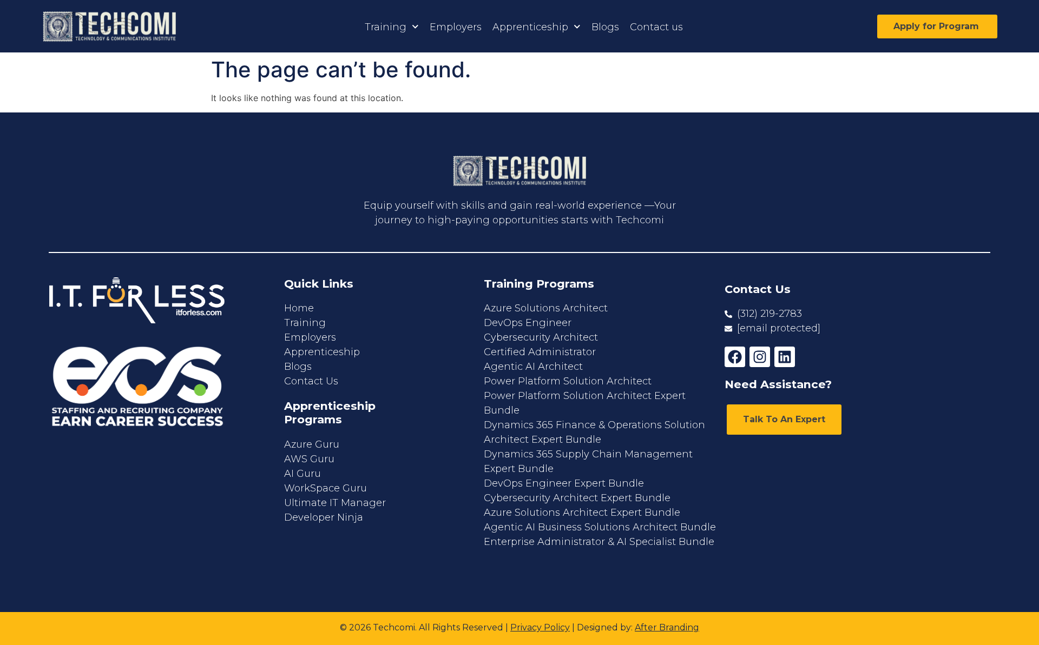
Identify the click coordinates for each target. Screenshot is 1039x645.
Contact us (656, 27)
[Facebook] (735, 357)
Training (385, 27)
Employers (456, 27)
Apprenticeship (530, 27)
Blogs (605, 27)
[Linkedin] (784, 357)
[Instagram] (759, 357)
